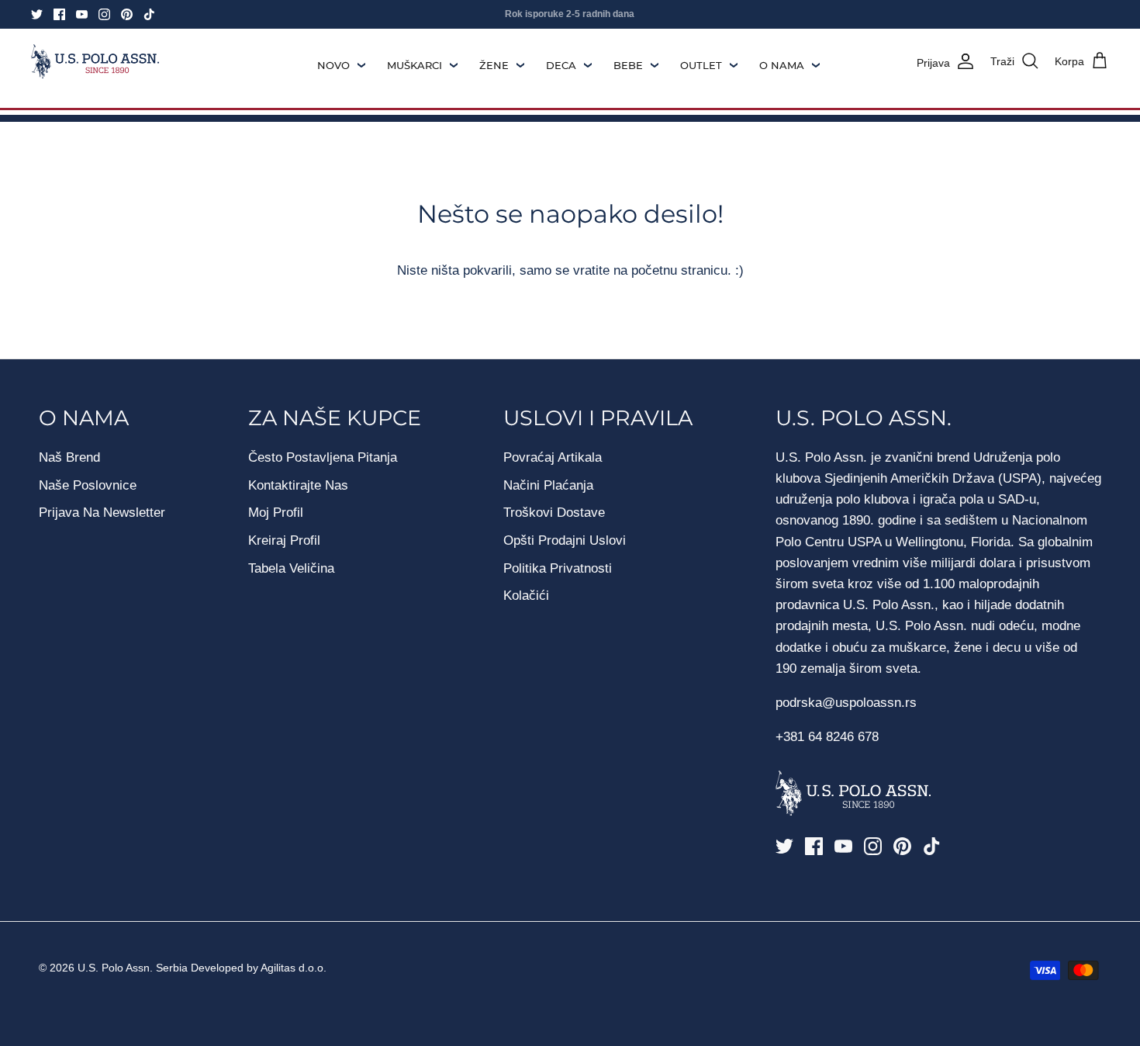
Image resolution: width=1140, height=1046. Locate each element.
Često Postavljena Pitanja (322, 457)
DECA (561, 65)
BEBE (628, 65)
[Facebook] (59, 14)
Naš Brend (69, 457)
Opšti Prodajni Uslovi (564, 540)
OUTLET (701, 65)
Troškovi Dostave (554, 512)
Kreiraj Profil (284, 540)
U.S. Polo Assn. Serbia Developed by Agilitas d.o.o (200, 967)
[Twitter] (37, 14)
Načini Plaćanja (548, 485)
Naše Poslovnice (87, 485)
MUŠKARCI (414, 65)
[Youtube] (82, 14)
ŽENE (494, 65)
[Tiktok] (149, 14)
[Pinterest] (127, 14)
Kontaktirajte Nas (298, 485)
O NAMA (781, 65)
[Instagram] (104, 14)
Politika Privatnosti (557, 568)
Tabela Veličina (291, 568)
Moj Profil (275, 512)
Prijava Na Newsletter (102, 512)
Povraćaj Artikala (552, 457)
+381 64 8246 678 (827, 736)
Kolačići (526, 595)
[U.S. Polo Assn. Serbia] (95, 61)
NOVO (333, 65)
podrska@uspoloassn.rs (846, 702)
